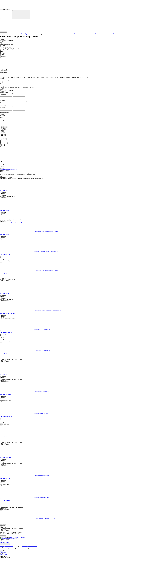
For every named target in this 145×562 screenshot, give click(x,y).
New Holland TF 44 (5, 254)
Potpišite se (2, 221)
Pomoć (4, 542)
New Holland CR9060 (5, 437)
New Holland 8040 (4, 274)
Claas (141, 33)
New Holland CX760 (5, 478)
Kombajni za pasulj (92, 33)
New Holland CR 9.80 (5, 457)
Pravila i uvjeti (3, 546)
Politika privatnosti (9, 546)
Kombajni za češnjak (115, 33)
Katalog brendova (33, 546)
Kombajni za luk (68, 33)
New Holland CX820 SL (6, 332)
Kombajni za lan (107, 33)
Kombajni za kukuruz (60, 33)
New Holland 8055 (4, 234)
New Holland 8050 (4, 210)
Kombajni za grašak (84, 33)
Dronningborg (7, 34)
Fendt (12, 34)
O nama (1, 542)
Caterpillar (138, 33)
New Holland (3, 374)
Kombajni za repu (26, 33)
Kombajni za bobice (76, 33)
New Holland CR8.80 (5, 394)
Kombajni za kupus (100, 33)
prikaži (1, 168)
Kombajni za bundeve (34, 33)
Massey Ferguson (25, 34)
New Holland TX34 (5, 293)
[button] (72, 25)
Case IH (133, 33)
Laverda (19, 34)
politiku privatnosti (14, 222)
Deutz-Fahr (2, 34)
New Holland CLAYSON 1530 (7, 313)
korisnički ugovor (21, 222)
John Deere (15, 34)
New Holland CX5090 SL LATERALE (9, 522)
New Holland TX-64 (5, 190)
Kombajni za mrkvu (52, 33)
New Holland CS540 (5, 500)
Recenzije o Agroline (26, 546)
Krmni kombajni (19, 33)
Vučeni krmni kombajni (43, 33)
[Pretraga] (21, 14)
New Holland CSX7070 (6, 416)
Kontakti (8, 542)
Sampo (30, 34)
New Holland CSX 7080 (6, 353)
